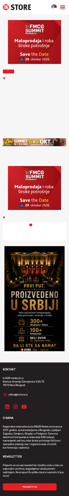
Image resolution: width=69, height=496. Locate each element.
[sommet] (34, 142)
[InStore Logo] (17, 7)
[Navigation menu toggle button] (62, 7)
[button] (8, 71)
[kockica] (34, 42)
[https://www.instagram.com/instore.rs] (15, 407)
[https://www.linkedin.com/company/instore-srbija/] (7, 407)
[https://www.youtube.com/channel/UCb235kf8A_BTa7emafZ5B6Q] (24, 407)
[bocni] (34, 298)
